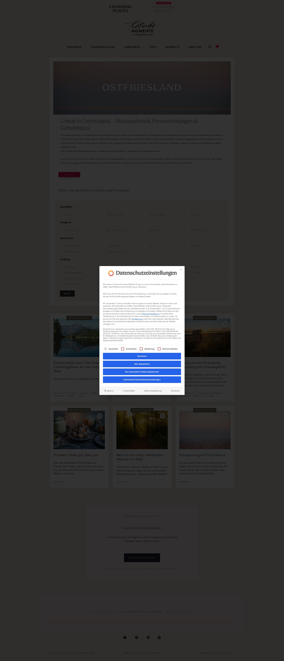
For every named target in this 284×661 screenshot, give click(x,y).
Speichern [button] (142, 356)
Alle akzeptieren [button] (142, 363)
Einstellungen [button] (137, 319)
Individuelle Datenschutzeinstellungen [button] (142, 379)
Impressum (175, 390)
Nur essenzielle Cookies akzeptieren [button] (142, 371)
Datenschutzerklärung (150, 313)
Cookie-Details (129, 390)
